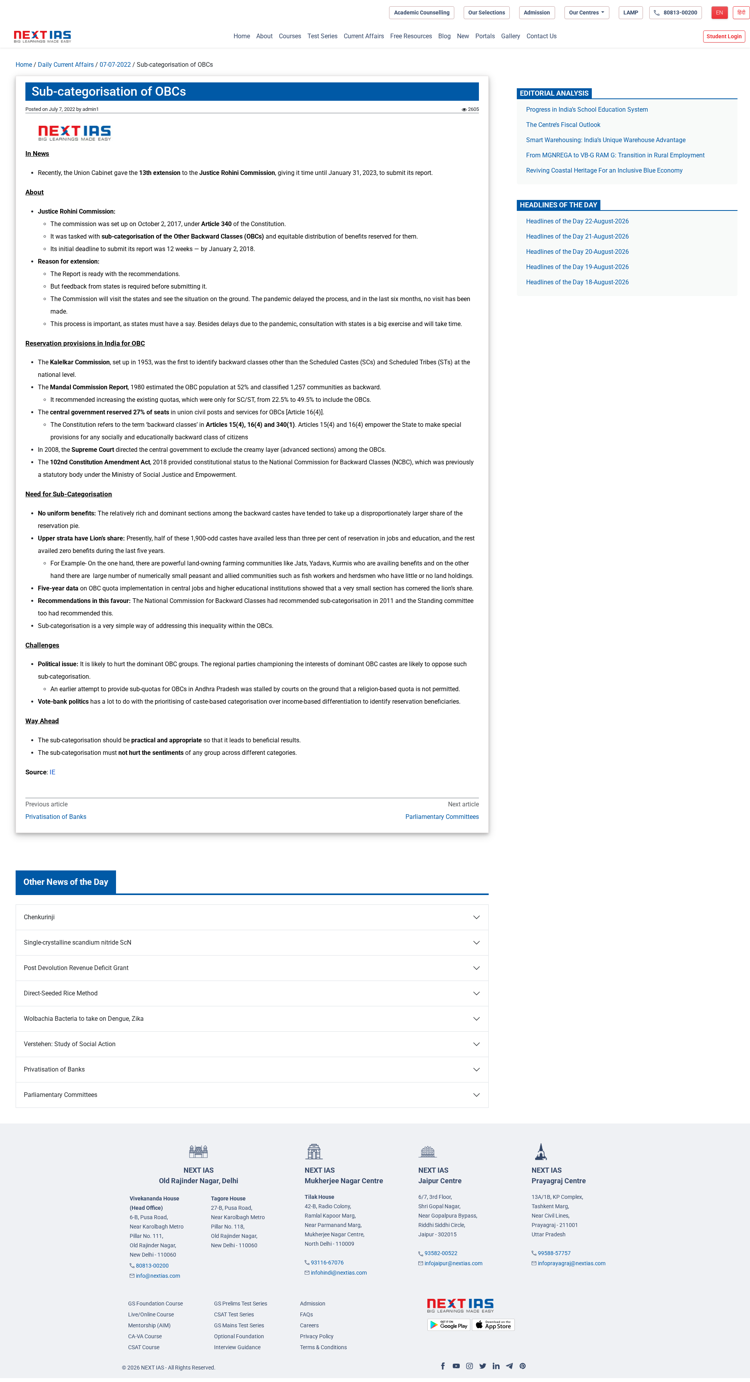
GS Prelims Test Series (240, 1303)
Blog (444, 36)
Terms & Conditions (323, 1347)
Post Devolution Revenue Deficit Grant (76, 968)
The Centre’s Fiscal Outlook (564, 124)
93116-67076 (327, 1262)
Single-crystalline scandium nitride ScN (77, 942)
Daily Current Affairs (66, 64)
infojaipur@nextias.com (453, 1263)
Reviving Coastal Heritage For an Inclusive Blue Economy (604, 170)
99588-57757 (554, 1253)
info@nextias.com (158, 1276)
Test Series (322, 36)
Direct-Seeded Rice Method (61, 993)
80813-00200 (152, 1266)
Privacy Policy (317, 1336)
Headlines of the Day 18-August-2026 (577, 282)
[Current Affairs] (42, 37)
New (463, 36)
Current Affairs (364, 36)
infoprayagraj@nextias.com (571, 1263)
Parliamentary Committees (442, 816)
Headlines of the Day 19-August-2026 (577, 267)
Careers (309, 1325)
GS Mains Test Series (239, 1325)
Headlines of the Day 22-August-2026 (577, 221)
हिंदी (741, 12)
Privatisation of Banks (55, 816)
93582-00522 (441, 1253)
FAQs (306, 1314)
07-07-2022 (115, 64)
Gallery (510, 36)
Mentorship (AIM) (149, 1325)
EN (719, 12)
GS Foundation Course (155, 1303)
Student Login (724, 36)
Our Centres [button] (584, 12)
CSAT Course (143, 1347)
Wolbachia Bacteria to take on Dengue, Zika (84, 1018)
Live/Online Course (151, 1314)
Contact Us (542, 36)
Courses (290, 36)
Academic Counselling (422, 12)
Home (242, 36)
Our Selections (486, 12)
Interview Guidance (237, 1347)
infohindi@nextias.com (339, 1273)
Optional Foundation (239, 1336)
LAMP (630, 12)
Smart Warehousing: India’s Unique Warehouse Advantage (606, 140)
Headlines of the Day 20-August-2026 (577, 251)
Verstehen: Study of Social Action (70, 1044)
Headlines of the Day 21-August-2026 (577, 236)
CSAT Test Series (234, 1314)
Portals (485, 36)
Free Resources (411, 36)
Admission (537, 12)
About (264, 36)
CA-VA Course (145, 1336)
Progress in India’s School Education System (587, 109)
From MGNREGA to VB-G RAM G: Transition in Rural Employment (615, 155)
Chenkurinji (39, 917)
